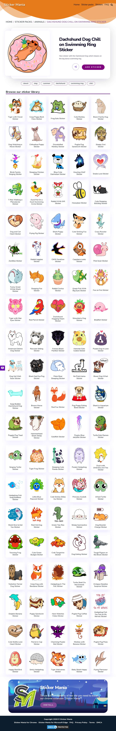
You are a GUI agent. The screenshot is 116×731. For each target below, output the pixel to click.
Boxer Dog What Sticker (101, 377)
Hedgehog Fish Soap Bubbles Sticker (15, 497)
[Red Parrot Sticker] (37, 307)
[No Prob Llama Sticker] (79, 366)
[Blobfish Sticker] (100, 307)
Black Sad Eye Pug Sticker (36, 377)
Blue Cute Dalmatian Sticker (58, 173)
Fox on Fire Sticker (100, 290)
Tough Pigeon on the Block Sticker (101, 554)
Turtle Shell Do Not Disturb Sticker (79, 585)
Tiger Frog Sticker (36, 469)
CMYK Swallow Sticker (58, 260)
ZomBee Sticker (15, 261)
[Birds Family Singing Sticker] (15, 161)
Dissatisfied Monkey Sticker (58, 146)
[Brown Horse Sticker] (37, 393)
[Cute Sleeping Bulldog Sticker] (100, 189)
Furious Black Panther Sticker (58, 350)
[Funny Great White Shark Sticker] (15, 276)
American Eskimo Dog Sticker (15, 350)
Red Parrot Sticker (36, 320)
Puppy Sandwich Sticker (37, 615)
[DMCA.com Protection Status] (58, 728)
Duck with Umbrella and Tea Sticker (100, 468)
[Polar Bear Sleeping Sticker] (58, 366)
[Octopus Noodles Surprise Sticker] (100, 572)
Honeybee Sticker (79, 203)
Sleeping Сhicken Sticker (36, 173)
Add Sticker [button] (93, 67)
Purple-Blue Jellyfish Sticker (79, 436)
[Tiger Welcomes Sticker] (58, 659)
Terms (92, 722)
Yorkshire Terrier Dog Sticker (15, 585)
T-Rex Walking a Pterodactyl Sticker (15, 202)
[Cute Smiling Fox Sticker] (79, 221)
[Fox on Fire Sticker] (100, 277)
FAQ (71, 722)
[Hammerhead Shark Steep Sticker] (37, 423)
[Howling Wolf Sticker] (79, 161)
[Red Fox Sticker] (58, 394)
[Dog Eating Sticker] (79, 542)
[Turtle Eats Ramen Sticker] (100, 423)
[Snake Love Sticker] (100, 162)
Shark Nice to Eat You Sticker (15, 526)
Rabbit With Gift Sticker (58, 202)
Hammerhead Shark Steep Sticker (36, 436)
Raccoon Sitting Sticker (36, 350)
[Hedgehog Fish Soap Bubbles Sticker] (15, 485)
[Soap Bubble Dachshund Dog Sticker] (15, 393)
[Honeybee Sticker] (79, 190)
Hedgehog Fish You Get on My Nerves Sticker (100, 614)
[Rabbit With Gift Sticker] (58, 189)
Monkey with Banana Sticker (79, 643)
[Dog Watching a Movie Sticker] (15, 134)
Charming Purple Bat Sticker (58, 643)
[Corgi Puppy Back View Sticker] (37, 106)
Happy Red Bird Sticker (15, 671)
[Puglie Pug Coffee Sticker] (79, 602)
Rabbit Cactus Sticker (58, 290)
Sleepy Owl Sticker (101, 146)
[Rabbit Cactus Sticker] (58, 276)
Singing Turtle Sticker (15, 468)
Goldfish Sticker (58, 437)
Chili (91, 83)
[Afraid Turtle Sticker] (100, 485)
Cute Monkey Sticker (79, 118)
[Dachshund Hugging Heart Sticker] (58, 306)
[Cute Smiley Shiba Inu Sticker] (58, 485)
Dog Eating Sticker (79, 554)
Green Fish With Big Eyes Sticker (79, 290)
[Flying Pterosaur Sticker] (100, 659)
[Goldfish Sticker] (58, 424)
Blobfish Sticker (100, 320)
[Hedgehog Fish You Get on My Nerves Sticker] (100, 601)
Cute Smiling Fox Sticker (79, 233)
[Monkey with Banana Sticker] (79, 631)
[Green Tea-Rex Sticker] (58, 514)
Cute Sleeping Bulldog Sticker (100, 202)
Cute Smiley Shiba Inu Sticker (58, 498)
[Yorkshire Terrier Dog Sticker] (15, 572)
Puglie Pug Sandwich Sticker (79, 146)
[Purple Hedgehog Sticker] (79, 455)
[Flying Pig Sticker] (37, 221)
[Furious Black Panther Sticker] (58, 338)
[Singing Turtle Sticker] (15, 455)
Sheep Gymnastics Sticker (79, 526)
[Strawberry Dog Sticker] (79, 306)
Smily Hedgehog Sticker (37, 671)
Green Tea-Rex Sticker (58, 526)
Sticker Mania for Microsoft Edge (53, 722)
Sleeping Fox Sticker (36, 290)
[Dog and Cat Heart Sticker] (15, 221)
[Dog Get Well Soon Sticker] (15, 366)
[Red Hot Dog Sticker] (37, 514)
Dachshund (60, 83)
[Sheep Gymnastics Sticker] (79, 514)
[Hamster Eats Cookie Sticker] (79, 338)
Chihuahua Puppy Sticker (36, 146)
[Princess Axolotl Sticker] (79, 485)
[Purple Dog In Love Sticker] (100, 338)
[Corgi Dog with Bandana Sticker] (37, 572)
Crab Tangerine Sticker (58, 554)
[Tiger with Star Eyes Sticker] (15, 306)
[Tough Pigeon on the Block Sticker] (100, 542)
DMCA (99, 722)
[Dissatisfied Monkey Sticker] (58, 134)
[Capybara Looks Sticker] (79, 249)
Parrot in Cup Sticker (36, 643)
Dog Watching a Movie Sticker (15, 146)
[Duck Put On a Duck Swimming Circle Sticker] (37, 189)
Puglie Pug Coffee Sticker (79, 615)
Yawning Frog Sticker (15, 554)
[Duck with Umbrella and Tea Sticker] (100, 455)
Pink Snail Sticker (100, 261)
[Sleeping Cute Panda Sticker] (58, 455)
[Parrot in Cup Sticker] (37, 631)
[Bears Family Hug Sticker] (100, 106)
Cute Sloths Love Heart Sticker (15, 643)
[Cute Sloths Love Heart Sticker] (15, 631)
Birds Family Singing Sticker (15, 173)
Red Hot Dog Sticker (36, 526)
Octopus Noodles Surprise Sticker (100, 585)
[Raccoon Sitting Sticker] (37, 338)
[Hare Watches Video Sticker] (58, 602)
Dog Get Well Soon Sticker (15, 377)
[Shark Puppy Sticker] (58, 221)
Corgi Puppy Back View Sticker (36, 118)
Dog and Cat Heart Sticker (15, 233)
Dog (35, 83)
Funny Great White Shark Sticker (15, 289)
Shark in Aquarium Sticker (100, 407)
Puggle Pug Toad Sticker (15, 436)
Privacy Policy (81, 722)
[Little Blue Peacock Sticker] (37, 485)
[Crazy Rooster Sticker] (100, 221)
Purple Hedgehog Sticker (79, 468)
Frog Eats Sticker (58, 119)
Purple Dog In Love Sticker (100, 350)
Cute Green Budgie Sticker (37, 554)
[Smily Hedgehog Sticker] (37, 659)
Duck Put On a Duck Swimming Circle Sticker (37, 202)
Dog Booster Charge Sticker (100, 526)
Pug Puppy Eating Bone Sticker (79, 407)
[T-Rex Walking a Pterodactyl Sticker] (15, 189)
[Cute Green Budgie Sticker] (37, 542)
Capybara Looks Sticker (79, 260)
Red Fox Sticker (58, 407)
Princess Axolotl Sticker (79, 498)
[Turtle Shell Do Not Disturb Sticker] (79, 572)
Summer (46, 83)
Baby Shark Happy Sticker (79, 671)
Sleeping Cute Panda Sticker (58, 468)
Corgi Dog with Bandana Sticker (37, 585)
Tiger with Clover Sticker (15, 118)
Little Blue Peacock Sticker (36, 498)
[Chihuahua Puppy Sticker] (37, 134)
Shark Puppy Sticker (58, 233)
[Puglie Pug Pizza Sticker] (100, 631)
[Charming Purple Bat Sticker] (58, 631)
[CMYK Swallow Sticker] (58, 249)
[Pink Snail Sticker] (100, 249)
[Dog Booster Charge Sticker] (100, 514)
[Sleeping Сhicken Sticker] (37, 161)
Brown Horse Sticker (36, 407)
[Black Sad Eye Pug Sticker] (37, 366)
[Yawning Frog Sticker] (15, 542)
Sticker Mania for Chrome (25, 722)
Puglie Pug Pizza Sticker (101, 643)
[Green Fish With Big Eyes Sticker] (79, 276)
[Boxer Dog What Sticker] (100, 366)
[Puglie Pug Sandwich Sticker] (79, 134)
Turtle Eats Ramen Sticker (100, 436)
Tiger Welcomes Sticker (58, 671)
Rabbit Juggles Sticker (37, 260)
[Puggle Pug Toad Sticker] (15, 423)
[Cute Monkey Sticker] (79, 106)
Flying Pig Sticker (36, 233)
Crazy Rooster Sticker (100, 233)
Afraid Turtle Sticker (100, 498)
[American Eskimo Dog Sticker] (15, 338)
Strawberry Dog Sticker (79, 319)
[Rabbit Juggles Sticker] (37, 249)
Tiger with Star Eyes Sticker (15, 319)
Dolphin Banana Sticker (15, 615)
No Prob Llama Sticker (79, 377)
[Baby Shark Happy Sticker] (79, 659)
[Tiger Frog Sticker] (37, 456)
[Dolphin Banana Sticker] (15, 602)
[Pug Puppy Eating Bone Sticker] (79, 393)
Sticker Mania (14, 4)
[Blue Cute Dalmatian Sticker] (58, 161)
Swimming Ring (77, 83)
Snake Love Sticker (101, 174)
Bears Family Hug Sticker (100, 118)
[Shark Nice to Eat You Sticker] (15, 514)
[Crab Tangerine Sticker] (58, 542)
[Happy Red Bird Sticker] (15, 659)
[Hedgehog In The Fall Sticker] (58, 572)
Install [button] (48, 705)
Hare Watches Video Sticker (58, 615)
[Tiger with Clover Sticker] (15, 106)
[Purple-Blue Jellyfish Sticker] (79, 423)
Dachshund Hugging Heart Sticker (58, 319)
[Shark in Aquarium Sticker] (100, 393)
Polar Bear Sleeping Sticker (58, 377)
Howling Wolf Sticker (79, 173)
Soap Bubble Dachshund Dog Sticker (15, 406)
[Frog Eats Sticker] (58, 106)
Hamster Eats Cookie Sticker (79, 350)
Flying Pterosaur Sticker (101, 671)
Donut (25, 83)
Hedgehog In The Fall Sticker (58, 585)
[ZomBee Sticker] (15, 249)
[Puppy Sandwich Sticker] (37, 602)
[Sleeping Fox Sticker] (37, 276)
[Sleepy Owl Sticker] (100, 134)
